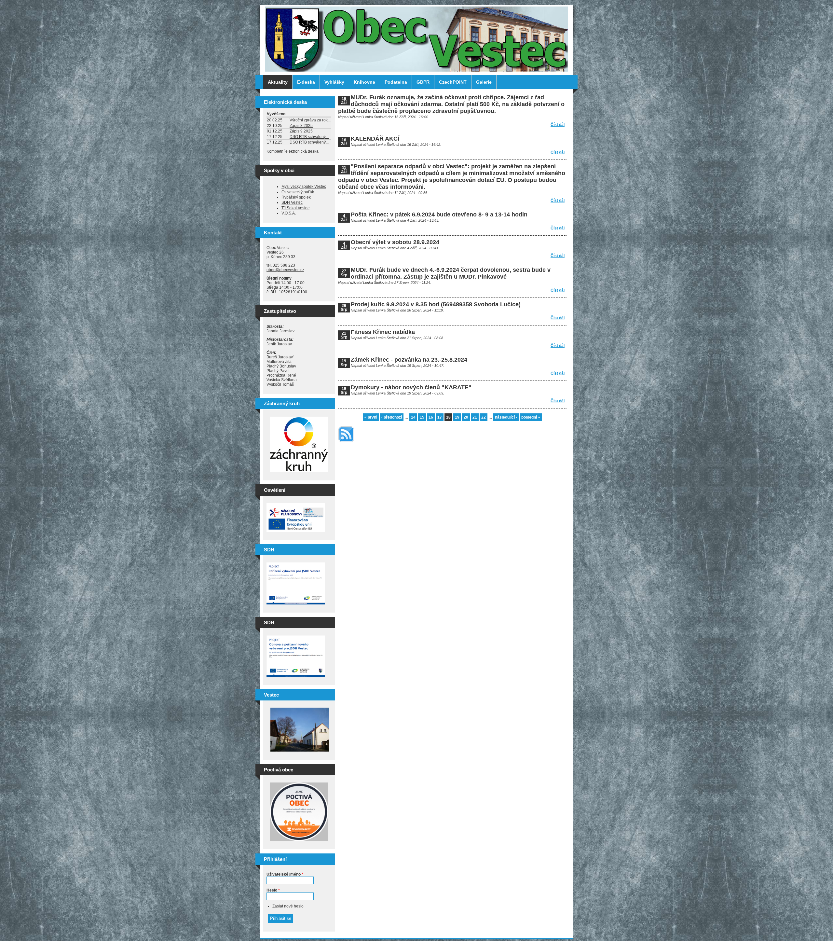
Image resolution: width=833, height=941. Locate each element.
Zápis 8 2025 (301, 125)
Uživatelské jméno (284, 874)
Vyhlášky (334, 82)
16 (431, 417)
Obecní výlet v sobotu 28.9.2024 (395, 242)
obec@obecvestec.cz (285, 270)
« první (370, 417)
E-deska (306, 82)
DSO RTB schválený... (309, 136)
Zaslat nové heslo (288, 906)
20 (466, 417)
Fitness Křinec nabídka (383, 332)
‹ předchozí (391, 417)
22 (483, 417)
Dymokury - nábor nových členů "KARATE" (411, 387)
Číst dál (558, 124)
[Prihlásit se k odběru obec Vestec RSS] (346, 442)
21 (474, 417)
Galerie (484, 82)
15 (422, 417)
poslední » (530, 417)
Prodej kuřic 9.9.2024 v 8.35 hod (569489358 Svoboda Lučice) (436, 304)
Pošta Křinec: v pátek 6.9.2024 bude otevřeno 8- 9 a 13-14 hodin (439, 214)
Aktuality (278, 82)
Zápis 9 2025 (301, 131)
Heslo (273, 890)
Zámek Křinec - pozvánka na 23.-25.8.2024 (409, 359)
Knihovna (364, 82)
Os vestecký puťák (297, 192)
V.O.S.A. (288, 213)
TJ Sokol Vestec (295, 208)
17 (439, 417)
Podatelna (396, 82)
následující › (506, 417)
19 (457, 417)
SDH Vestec (292, 202)
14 (413, 417)
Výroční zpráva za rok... (310, 120)
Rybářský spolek (296, 197)
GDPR (423, 82)
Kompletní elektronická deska (292, 151)
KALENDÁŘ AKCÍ (375, 138)
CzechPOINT (453, 82)
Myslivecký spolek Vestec (303, 186)
